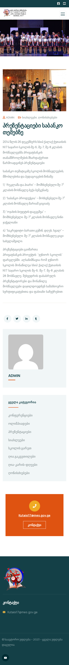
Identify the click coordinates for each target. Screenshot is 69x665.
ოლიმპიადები (19, 423)
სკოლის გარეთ (19, 448)
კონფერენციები (20, 415)
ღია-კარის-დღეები (22, 464)
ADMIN (10, 117)
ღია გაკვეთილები (22, 456)
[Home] (14, 578)
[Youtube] (5, 657)
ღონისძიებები (47, 117)
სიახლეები (29, 117)
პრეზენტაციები (19, 432)
